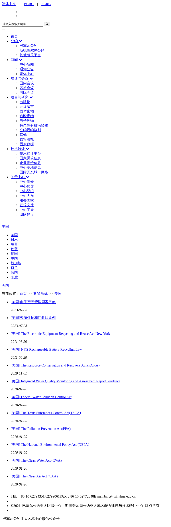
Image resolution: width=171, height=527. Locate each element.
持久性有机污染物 (34, 125)
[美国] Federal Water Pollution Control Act (41, 397)
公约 (14, 41)
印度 (14, 277)
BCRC (29, 4)
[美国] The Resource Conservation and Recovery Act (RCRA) (55, 365)
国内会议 (27, 83)
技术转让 (18, 149)
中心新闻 (27, 64)
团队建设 (27, 214)
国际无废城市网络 (34, 172)
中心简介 (27, 181)
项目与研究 (19, 97)
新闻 (14, 60)
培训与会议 (19, 78)
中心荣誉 (27, 210)
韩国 (14, 272)
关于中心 (18, 177)
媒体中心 (27, 74)
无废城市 (27, 106)
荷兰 (14, 268)
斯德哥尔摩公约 (32, 50)
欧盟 (14, 249)
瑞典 (14, 244)
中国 (14, 258)
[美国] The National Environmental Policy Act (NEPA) (50, 444)
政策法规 (27, 139)
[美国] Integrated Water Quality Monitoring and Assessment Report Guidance (65, 381)
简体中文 (9, 4)
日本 (14, 240)
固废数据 (27, 144)
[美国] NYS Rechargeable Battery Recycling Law (46, 349)
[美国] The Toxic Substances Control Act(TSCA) (46, 413)
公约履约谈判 (30, 130)
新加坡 (16, 263)
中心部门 (27, 191)
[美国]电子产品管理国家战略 (33, 302)
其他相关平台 (30, 55)
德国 (14, 254)
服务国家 (27, 200)
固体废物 (27, 111)
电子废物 (27, 121)
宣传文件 (27, 205)
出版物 (25, 102)
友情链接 (18, 510)
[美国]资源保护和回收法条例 (33, 318)
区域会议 (27, 88)
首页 (14, 36)
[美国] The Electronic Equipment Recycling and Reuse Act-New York (60, 333)
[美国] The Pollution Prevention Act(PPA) (41, 429)
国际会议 (27, 92)
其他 (23, 135)
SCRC (46, 4)
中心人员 (27, 196)
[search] (47, 24)
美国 (5, 227)
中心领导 (27, 186)
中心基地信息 (30, 167)
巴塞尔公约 (28, 46)
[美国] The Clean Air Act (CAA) (34, 476)
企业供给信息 (30, 163)
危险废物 (27, 116)
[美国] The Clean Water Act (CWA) (36, 460)
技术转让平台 (30, 153)
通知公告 (27, 69)
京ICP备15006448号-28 (28, 501)
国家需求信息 (30, 158)
